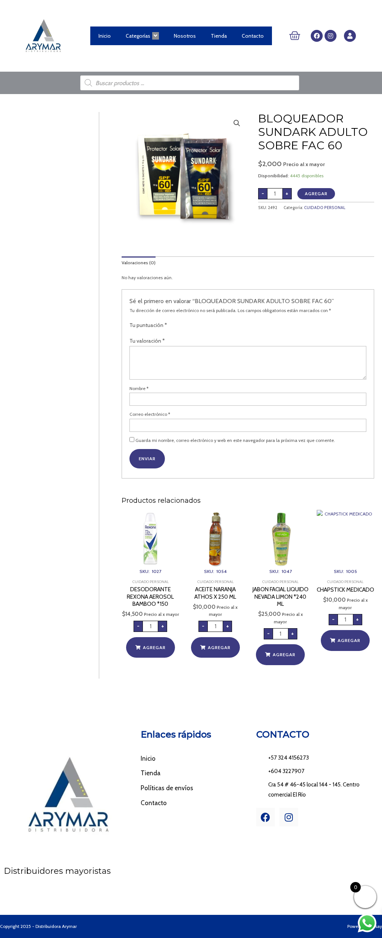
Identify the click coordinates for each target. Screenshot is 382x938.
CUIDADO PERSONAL (324, 207)
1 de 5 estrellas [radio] (172, 325)
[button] (237, 123)
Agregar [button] (154, 647)
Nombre (138, 388)
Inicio (104, 35)
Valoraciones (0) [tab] (139, 262)
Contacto (253, 35)
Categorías (138, 35)
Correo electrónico (149, 414)
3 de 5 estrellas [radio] (185, 325)
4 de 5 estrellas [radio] (191, 325)
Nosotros (185, 35)
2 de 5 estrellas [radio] (179, 325)
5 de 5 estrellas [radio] (198, 325)
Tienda (219, 35)
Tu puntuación (148, 325)
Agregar (316, 193)
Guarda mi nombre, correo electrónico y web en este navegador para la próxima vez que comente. (235, 440)
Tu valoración (147, 340)
